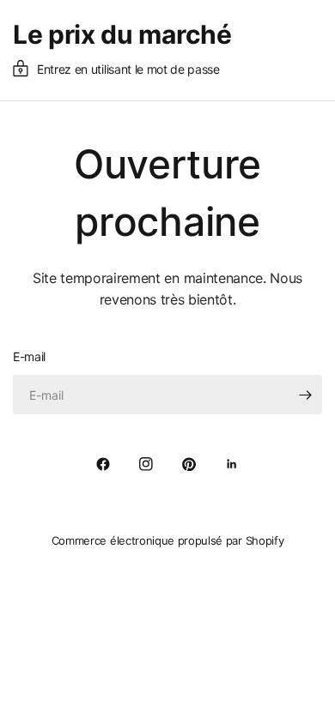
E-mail (29, 356)
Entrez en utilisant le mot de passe (128, 69)
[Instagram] (146, 464)
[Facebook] (103, 464)
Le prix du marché (122, 34)
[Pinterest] (189, 464)
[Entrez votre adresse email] (305, 394)
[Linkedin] (232, 464)
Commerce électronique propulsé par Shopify (168, 540)
